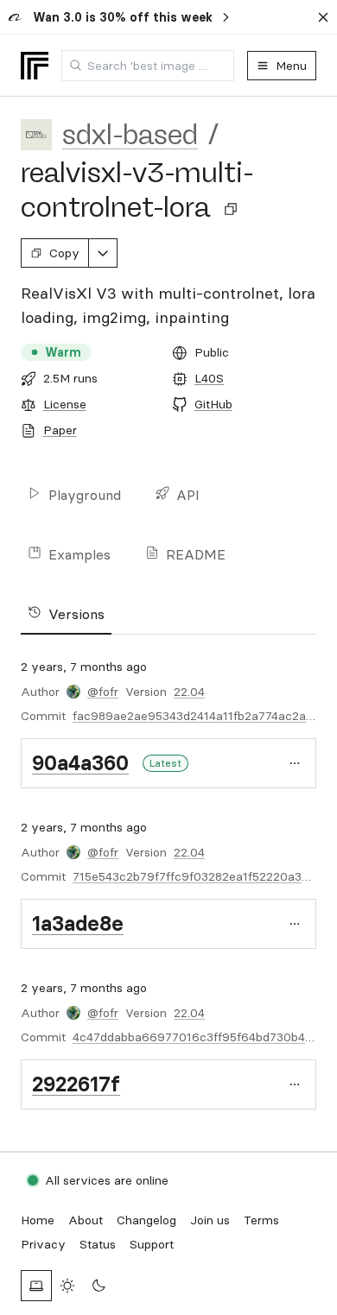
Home (37, 1220)
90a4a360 (80, 762)
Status (97, 1244)
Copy (64, 253)
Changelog (146, 1220)
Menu (291, 65)
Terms (261, 1220)
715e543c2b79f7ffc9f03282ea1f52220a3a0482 (205, 876)
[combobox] (147, 65)
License (64, 404)
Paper (60, 430)
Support (152, 1244)
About (85, 1220)
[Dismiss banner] (323, 17)
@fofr (102, 691)
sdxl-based (130, 134)
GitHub (213, 404)
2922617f (76, 1084)
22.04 (189, 691)
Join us (210, 1220)
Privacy (43, 1244)
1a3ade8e (78, 923)
